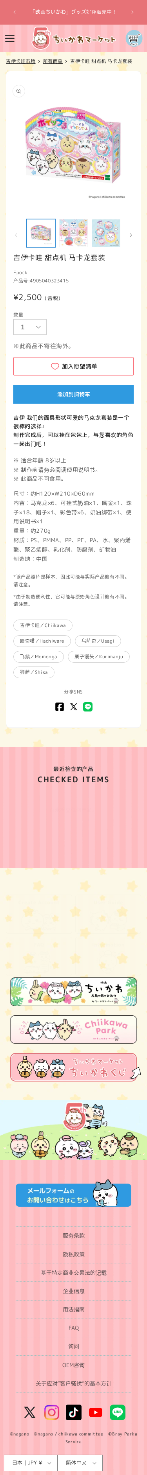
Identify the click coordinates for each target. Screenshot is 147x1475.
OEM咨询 (73, 1365)
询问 (73, 1346)
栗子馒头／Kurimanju (98, 656)
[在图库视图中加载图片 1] (41, 233)
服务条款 (74, 1235)
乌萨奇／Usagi (98, 641)
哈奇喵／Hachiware (42, 641)
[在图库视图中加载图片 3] (106, 233)
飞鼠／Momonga (38, 656)
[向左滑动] (16, 235)
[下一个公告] (132, 12)
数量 (18, 314)
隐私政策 (74, 1254)
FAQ (74, 1327)
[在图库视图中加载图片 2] (73, 233)
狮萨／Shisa (34, 672)
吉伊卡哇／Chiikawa (43, 625)
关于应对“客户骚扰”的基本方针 (74, 1383)
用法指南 (74, 1309)
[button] (9, 38)
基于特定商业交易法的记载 (74, 1272)
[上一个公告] (14, 12)
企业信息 (74, 1291)
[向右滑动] (131, 235)
